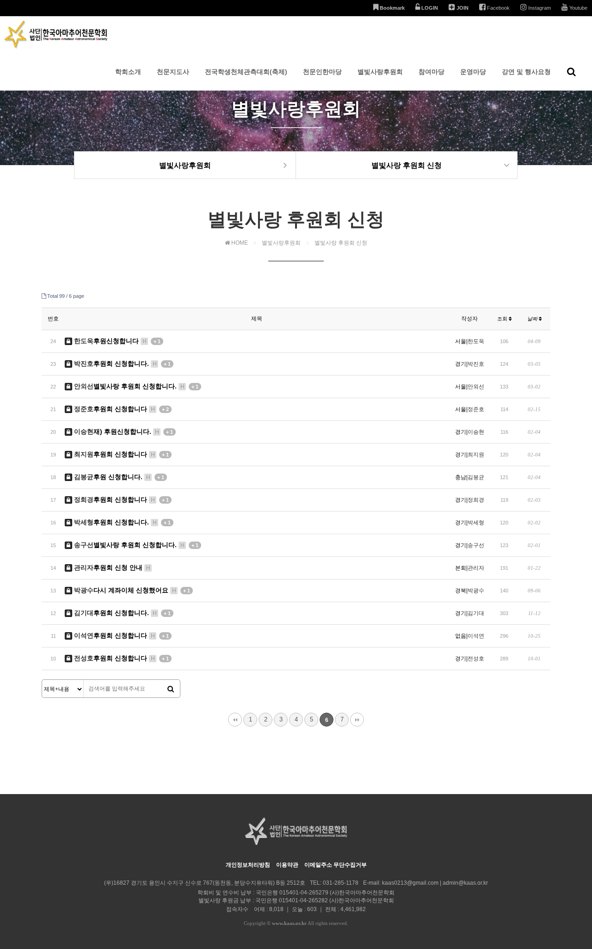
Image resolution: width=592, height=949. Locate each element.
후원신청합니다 (117, 341)
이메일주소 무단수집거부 (335, 865)
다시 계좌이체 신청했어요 (132, 590)
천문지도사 (173, 71)
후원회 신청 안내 (112, 567)
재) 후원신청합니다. (123, 431)
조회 (503, 318)
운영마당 (473, 71)
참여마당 (431, 71)
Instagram (539, 8)
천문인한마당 (322, 71)
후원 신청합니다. (119, 477)
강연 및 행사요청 (526, 71)
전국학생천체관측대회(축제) (246, 71)
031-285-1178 (340, 883)
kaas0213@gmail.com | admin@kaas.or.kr (435, 883)
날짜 (533, 318)
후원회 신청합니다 (121, 409)
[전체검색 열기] (571, 71)
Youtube (577, 8)
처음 (235, 720)
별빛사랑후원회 (380, 71)
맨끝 (357, 720)
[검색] (170, 689)
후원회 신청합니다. (122, 363)
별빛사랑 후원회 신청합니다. (136, 386)
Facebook (498, 8)
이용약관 (287, 865)
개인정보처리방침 (248, 865)
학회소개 (128, 71)
